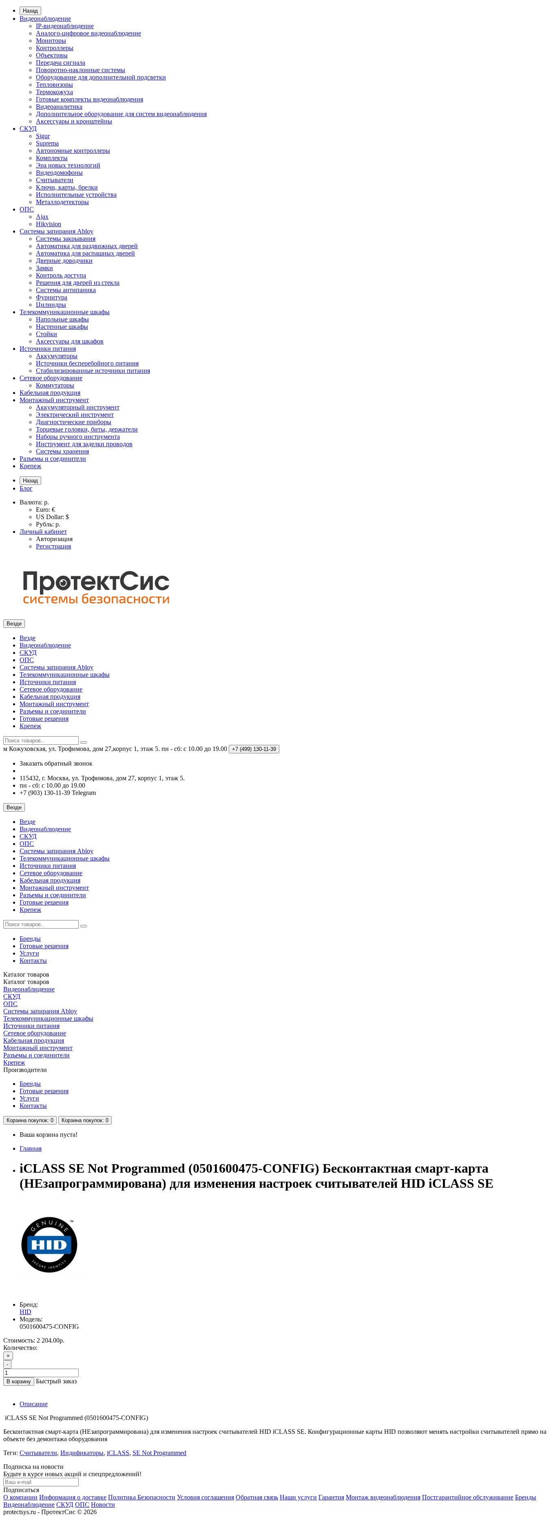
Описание (34, 1403)
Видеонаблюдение (45, 18)
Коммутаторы (55, 385)
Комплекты (52, 157)
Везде (27, 637)
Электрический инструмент (75, 414)
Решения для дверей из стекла (77, 282)
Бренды (30, 938)
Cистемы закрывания (65, 238)
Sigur (43, 135)
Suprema (47, 143)
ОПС (27, 209)
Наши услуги (298, 1497)
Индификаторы (82, 1452)
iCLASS (118, 1452)
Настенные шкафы (62, 326)
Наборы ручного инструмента (78, 436)
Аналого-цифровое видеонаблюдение (88, 33)
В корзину (19, 1381)
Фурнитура (51, 297)
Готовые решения (44, 718)
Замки (44, 267)
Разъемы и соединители (53, 458)
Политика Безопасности (141, 1497)
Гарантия (331, 1497)
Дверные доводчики (64, 260)
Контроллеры (54, 47)
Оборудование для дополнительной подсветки (101, 77)
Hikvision (48, 223)
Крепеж (30, 465)
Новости (103, 1504)
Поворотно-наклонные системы (80, 69)
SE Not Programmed (159, 1452)
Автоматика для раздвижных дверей (87, 245)
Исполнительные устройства (76, 194)
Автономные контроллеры (73, 150)
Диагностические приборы (73, 421)
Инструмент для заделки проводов (84, 443)
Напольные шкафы (62, 319)
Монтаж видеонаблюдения (383, 1497)
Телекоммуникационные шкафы (65, 311)
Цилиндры (51, 304)
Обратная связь (257, 1497)
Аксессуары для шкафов (70, 341)
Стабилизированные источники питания (93, 370)
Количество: (20, 1347)
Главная (31, 1148)
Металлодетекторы (62, 201)
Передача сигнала (60, 62)
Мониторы (51, 40)
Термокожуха (54, 91)
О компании (20, 1497)
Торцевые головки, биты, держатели (87, 429)
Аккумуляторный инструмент (77, 407)
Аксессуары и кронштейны (74, 121)
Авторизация (54, 538)
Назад (30, 11)
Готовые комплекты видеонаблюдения (89, 99)
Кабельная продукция (50, 392)
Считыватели (54, 179)
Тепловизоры (54, 84)
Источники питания (48, 348)
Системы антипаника (66, 289)
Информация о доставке (72, 1497)
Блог (26, 488)
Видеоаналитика (59, 106)
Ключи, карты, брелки (67, 187)
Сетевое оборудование (51, 377)
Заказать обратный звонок (56, 763)
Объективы (52, 55)
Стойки (46, 333)
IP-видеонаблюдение (65, 25)
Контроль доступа (61, 275)
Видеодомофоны (59, 172)
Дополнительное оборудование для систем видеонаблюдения (121, 113)
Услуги (29, 953)
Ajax (42, 216)
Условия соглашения (205, 1497)
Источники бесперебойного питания (87, 363)
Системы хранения (62, 451)
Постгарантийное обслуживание (467, 1497)
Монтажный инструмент (54, 399)
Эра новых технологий (68, 165)
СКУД (28, 128)
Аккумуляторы (56, 355)
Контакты (33, 960)
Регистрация (53, 546)
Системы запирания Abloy (56, 231)
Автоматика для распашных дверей (85, 253)
